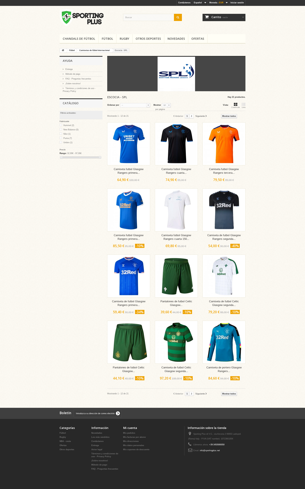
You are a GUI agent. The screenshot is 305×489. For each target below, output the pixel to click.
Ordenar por (113, 105)
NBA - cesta (65, 441)
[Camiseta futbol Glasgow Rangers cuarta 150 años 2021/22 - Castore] (176, 210)
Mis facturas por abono (134, 437)
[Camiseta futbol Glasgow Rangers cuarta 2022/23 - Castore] (176, 144)
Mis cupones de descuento (136, 449)
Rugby (124, 39)
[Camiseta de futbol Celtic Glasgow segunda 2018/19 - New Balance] (224, 276)
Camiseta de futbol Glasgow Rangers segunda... (224, 237)
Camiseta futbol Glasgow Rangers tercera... (224, 171)
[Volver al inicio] (63, 50)
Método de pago (72, 74)
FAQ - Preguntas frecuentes (78, 79)
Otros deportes (148, 39)
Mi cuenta (130, 428)
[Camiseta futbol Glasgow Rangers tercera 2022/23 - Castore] (224, 144)
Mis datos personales (133, 445)
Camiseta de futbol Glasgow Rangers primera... (128, 303)
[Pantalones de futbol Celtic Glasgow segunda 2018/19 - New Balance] (176, 276)
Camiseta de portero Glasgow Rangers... (224, 369)
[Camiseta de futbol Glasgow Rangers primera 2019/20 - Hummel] (129, 276)
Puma (67, 138)
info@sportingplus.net (210, 450)
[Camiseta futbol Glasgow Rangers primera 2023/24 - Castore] (129, 144)
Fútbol (107, 39)
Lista (243, 107)
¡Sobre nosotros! (73, 83)
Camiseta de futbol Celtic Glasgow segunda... (224, 303)
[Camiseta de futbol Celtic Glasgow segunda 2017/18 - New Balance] (176, 342)
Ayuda (67, 61)
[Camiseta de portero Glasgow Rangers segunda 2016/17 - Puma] (224, 342)
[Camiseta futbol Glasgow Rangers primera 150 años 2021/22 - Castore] (129, 210)
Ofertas (197, 39)
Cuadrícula (235, 107)
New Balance (70, 129)
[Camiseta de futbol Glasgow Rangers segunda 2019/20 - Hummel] (224, 210)
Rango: (63, 153)
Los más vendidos (100, 437)
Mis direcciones (131, 441)
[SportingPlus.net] (89, 19)
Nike (67, 134)
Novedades (176, 39)
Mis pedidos (129, 433)
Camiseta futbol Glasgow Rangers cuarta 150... (176, 237)
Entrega (69, 69)
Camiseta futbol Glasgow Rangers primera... (128, 171)
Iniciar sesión (237, 2)
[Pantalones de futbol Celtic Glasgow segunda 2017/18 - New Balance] (129, 342)
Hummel (68, 125)
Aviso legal (96, 449)
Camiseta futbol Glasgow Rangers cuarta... (176, 171)
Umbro (67, 142)
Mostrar (157, 105)
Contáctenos (184, 2)
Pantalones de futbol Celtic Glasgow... (176, 303)
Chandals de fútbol (79, 39)
